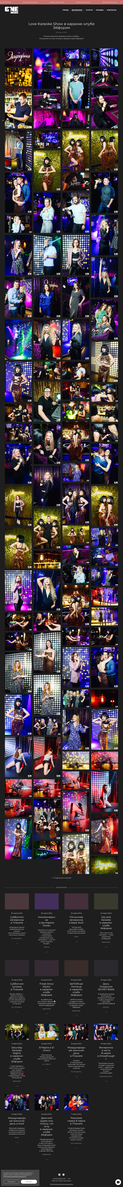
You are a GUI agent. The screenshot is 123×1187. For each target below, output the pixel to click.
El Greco (47, 1064)
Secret (106, 1007)
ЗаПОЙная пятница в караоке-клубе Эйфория (76, 989)
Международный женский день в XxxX (17, 1121)
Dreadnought (106, 1076)
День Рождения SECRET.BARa (106, 986)
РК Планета (17, 938)
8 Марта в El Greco (46, 1049)
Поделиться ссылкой (62, 878)
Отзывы (99, 10)
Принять (29, 1182)
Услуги (89, 10)
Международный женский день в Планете (76, 1051)
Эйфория (106, 942)
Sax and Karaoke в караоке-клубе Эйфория (106, 923)
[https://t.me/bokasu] (63, 1174)
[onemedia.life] (11, 10)
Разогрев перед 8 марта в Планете (76, 1121)
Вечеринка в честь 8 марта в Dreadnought (106, 1053)
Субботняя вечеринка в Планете (17, 920)
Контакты (111, 10)
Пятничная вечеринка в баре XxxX (76, 920)
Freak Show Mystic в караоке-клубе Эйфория (47, 989)
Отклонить (11, 1182)
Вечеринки (77, 10)
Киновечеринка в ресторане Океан (46, 921)
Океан (46, 947)
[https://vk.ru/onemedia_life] (59, 1174)
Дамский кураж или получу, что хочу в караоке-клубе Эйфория (46, 1126)
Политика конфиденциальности (61, 1184)
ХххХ (76, 936)
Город (65, 10)
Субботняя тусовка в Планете (17, 986)
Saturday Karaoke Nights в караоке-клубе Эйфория (16, 1054)
